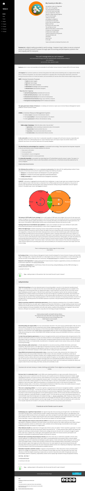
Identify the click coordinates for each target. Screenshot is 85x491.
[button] (83, 1)
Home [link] (4, 14)
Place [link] (4, 16)
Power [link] (4, 19)
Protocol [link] (4, 29)
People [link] (4, 21)
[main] (63, 3)
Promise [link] (4, 31)
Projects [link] (4, 24)
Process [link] (4, 26)
